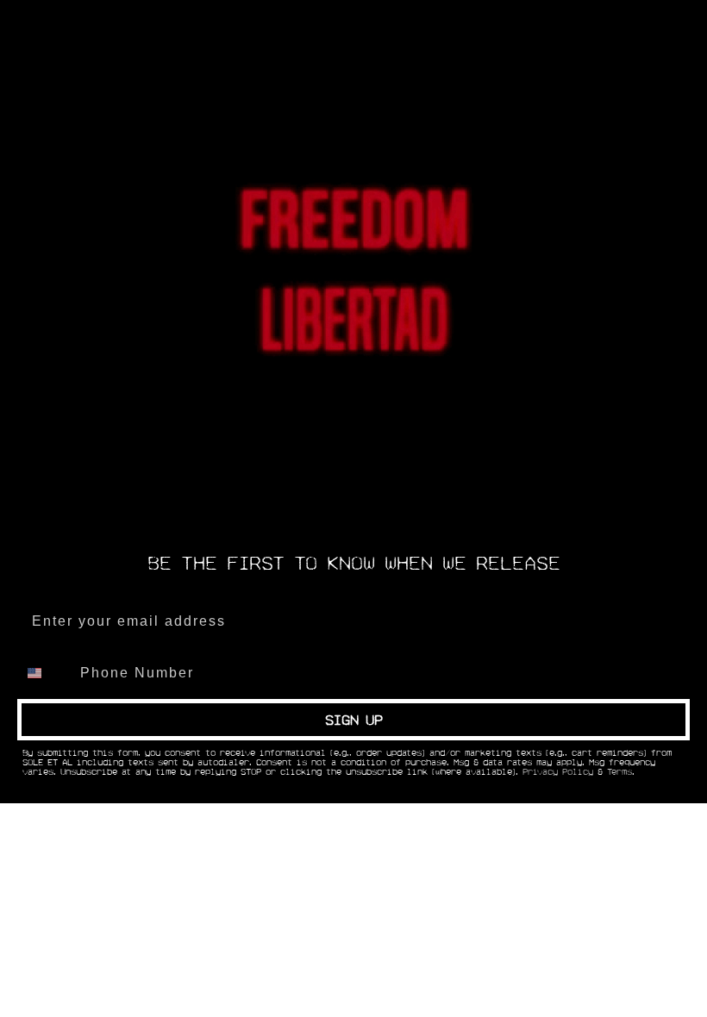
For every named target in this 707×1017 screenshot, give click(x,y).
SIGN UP (354, 720)
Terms (619, 772)
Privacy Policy (557, 772)
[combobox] (45, 673)
